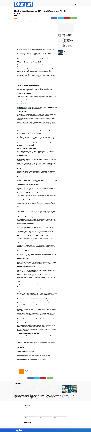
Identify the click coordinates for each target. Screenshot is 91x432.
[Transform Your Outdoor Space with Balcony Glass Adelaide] (60, 46)
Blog (15, 15)
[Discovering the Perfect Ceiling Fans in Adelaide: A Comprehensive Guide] (66, 27)
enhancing (37, 349)
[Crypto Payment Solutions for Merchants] (60, 52)
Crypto (63, 394)
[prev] (74, 7)
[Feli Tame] (15, 18)
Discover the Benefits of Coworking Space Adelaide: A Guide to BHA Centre (68, 40)
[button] (75, 4)
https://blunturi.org (27, 371)
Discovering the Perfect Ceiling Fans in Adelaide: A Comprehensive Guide (65, 35)
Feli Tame (18, 18)
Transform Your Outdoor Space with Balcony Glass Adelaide (67, 46)
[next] (76, 7)
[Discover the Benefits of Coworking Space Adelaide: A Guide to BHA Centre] (60, 40)
